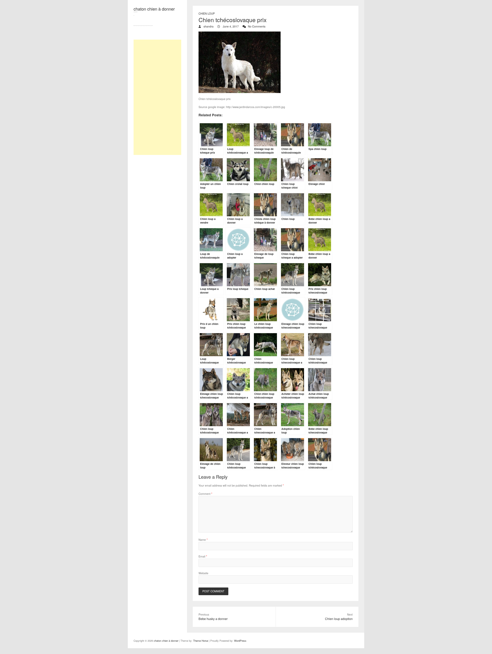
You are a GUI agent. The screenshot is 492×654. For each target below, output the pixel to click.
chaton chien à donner (154, 9)
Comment (205, 494)
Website (203, 573)
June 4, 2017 (230, 26)
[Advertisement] (157, 97)
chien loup (207, 13)
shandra (208, 26)
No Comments (256, 26)
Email (203, 556)
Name (203, 540)
